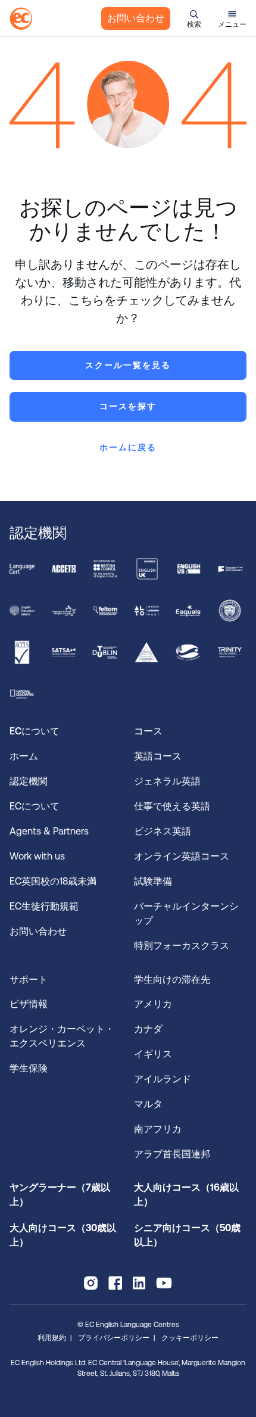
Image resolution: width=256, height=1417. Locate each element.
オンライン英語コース (181, 856)
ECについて (35, 806)
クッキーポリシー (189, 1338)
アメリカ (153, 1004)
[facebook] (115, 1283)
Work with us (37, 856)
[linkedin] (139, 1283)
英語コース (158, 756)
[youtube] (164, 1283)
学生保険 (29, 1068)
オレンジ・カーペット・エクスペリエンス (62, 1036)
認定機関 (29, 781)
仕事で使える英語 (173, 806)
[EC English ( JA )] (21, 18)
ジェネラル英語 (167, 781)
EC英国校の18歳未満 (54, 881)
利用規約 (52, 1338)
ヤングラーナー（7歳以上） (60, 1194)
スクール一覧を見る (128, 365)
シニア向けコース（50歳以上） (187, 1235)
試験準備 (154, 881)
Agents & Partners (49, 831)
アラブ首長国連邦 (172, 1154)
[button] (194, 18)
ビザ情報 (30, 1004)
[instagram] (91, 1283)
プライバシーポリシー (113, 1338)
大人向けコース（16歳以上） (186, 1194)
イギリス (153, 1054)
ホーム (24, 756)
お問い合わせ (135, 18)
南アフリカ (158, 1129)
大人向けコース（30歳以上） (63, 1235)
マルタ (148, 1104)
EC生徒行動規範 (45, 906)
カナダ (148, 1029)
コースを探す (128, 406)
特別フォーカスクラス (181, 945)
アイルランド (162, 1079)
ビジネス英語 (162, 831)
